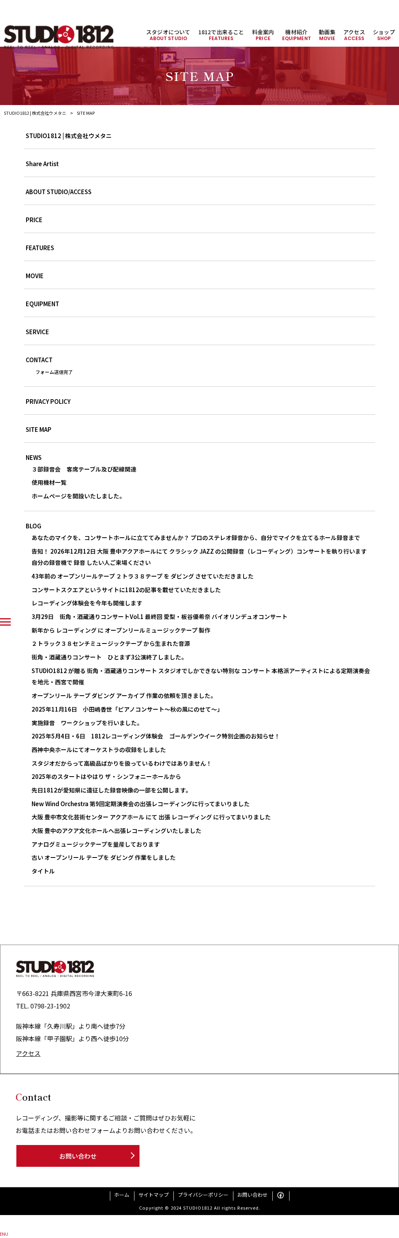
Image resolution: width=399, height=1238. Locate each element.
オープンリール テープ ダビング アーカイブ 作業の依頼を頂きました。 (124, 695)
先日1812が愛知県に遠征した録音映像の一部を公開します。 (111, 790)
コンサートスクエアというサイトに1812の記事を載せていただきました (126, 590)
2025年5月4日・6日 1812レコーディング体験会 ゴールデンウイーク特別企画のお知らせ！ (156, 736)
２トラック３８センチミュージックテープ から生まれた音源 (111, 643)
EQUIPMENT (42, 304)
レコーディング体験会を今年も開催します (87, 603)
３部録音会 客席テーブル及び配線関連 (84, 469)
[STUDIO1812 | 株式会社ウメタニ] (58, 37)
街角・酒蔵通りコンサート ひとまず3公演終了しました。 (109, 657)
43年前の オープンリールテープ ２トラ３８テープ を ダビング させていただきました (143, 576)
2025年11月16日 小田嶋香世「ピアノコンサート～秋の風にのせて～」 (127, 709)
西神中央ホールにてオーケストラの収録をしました (99, 749)
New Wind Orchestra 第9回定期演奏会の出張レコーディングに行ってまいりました (141, 804)
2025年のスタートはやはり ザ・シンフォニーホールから (106, 776)
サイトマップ (153, 1194)
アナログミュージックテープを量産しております (96, 844)
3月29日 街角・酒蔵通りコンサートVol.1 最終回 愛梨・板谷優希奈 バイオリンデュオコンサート (160, 616)
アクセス (28, 1053)
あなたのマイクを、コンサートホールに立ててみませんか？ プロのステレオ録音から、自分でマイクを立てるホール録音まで (199, 537)
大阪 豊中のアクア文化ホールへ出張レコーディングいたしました (116, 830)
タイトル (43, 871)
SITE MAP (38, 429)
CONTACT (39, 360)
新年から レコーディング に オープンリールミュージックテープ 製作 (121, 630)
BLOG (33, 526)
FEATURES (40, 248)
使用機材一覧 (49, 482)
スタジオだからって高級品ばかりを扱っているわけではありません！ (122, 763)
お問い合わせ (78, 1156)
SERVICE (37, 332)
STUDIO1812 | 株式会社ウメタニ (69, 136)
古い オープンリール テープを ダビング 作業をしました (104, 857)
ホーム (121, 1194)
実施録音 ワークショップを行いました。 (87, 723)
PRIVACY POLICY (48, 401)
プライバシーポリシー (203, 1194)
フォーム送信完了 (54, 371)
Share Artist (42, 164)
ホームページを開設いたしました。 (78, 496)
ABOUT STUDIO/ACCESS (59, 192)
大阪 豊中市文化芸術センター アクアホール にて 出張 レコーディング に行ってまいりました (151, 817)
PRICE (34, 220)
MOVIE (35, 276)
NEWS (34, 457)
